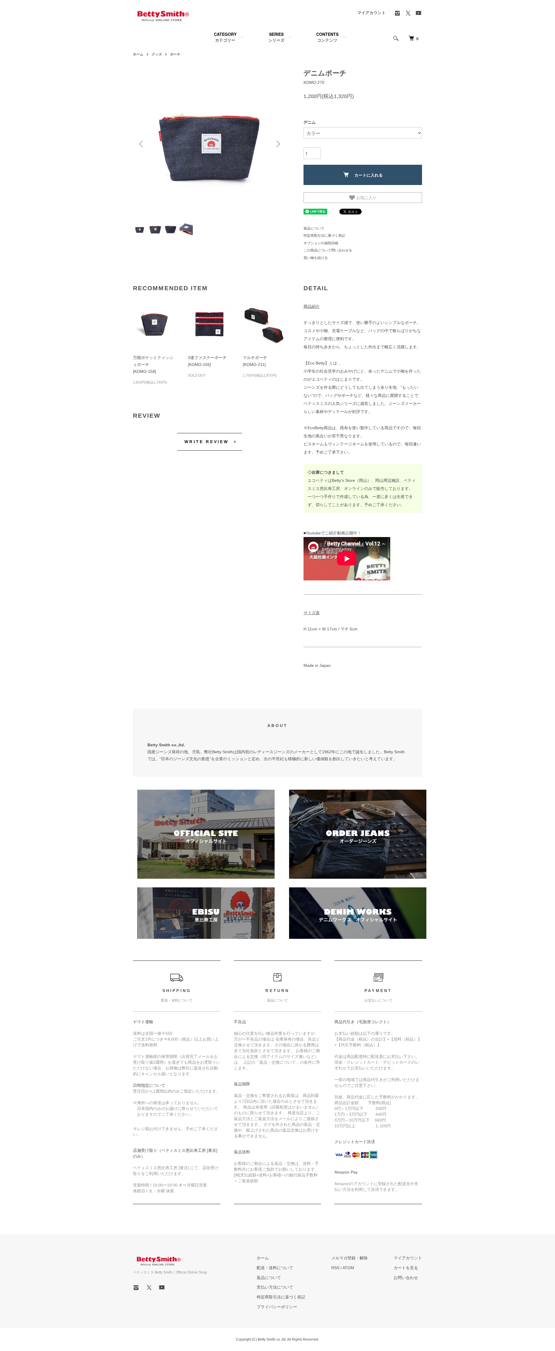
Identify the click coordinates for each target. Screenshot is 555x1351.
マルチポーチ (255, 357)
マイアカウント (371, 12)
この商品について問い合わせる (328, 250)
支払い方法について (275, 1287)
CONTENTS (327, 37)
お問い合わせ (406, 1277)
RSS (335, 1267)
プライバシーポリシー (277, 1306)
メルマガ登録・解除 (349, 1258)
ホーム (138, 54)
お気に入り (365, 197)
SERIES (276, 37)
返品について (314, 228)
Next (277, 144)
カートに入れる (368, 175)
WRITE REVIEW (206, 441)
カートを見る (406, 1267)
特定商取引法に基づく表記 (324, 236)
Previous (141, 144)
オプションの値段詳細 (321, 243)
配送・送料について (275, 1267)
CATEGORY (225, 37)
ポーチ (175, 54)
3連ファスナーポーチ (207, 357)
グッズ (156, 54)
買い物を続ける (316, 258)
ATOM (348, 1267)
